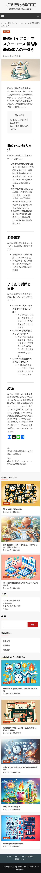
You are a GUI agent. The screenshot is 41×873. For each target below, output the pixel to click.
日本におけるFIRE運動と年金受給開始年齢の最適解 (20, 768)
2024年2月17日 (16, 772)
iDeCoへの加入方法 (19, 120)
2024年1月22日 (16, 512)
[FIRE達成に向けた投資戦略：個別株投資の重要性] (20, 673)
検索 (3, 616)
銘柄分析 (6, 650)
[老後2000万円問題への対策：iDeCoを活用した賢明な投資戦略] (20, 712)
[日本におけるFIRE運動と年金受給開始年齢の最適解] (20, 751)
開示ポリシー (20, 859)
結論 (13, 129)
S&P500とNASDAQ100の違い (13, 843)
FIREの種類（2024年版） (13, 509)
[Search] (38, 16)
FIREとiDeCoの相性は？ (11, 806)
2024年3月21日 (16, 693)
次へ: (19, 461)
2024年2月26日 (16, 733)
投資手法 (6, 645)
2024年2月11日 (16, 846)
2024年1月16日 (16, 550)
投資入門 (6, 32)
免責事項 (29, 856)
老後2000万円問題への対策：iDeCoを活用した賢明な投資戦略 (20, 729)
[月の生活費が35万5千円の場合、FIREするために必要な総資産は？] (20, 529)
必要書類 (14, 123)
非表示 (21, 115)
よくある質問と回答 (19, 126)
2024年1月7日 (16, 56)
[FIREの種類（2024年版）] (20, 493)
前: (20, 451)
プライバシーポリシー (15, 856)
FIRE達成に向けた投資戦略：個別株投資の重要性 (20, 689)
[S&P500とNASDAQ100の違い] (20, 828)
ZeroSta (7, 56)
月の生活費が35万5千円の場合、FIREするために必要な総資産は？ (20, 545)
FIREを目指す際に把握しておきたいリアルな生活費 (20, 583)
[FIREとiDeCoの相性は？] (20, 791)
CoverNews (31, 867)
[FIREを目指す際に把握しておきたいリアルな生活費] (20, 567)
